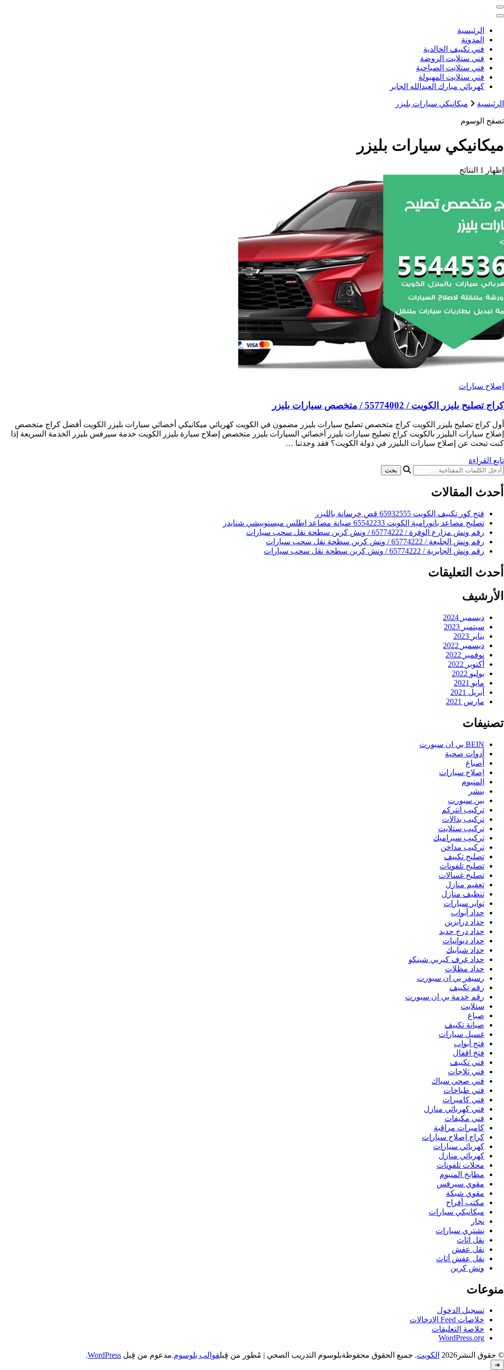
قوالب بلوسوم (197, 1355)
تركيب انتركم (462, 810)
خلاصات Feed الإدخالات (447, 1319)
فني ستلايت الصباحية (450, 67)
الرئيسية (470, 30)
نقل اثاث (470, 1240)
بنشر (476, 791)
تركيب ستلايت (461, 828)
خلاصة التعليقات (458, 1329)
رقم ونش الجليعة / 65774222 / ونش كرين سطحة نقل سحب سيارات (375, 541)
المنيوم (473, 782)
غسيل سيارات (461, 1034)
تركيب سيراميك (458, 838)
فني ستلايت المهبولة (451, 77)
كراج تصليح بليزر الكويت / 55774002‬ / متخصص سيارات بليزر (388, 405)
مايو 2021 (469, 683)
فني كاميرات (463, 1099)
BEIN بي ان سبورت (451, 744)
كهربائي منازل (461, 1156)
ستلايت (472, 1006)
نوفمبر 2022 (464, 655)
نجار (477, 1221)
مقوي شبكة (465, 1193)
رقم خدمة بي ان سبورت (444, 997)
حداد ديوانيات (463, 940)
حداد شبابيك (465, 950)
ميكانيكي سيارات (456, 1212)
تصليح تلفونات (462, 866)
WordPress (104, 1355)
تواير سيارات (463, 903)
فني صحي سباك (458, 1081)
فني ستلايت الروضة (452, 58)
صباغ (476, 1015)
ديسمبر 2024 (463, 617)
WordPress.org (461, 1338)
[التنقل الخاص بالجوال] (500, 6)
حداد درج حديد (461, 931)
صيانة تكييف (464, 1025)
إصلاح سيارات (481, 386)
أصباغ (475, 763)
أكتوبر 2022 (466, 664)
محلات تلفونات (460, 1165)
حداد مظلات (464, 969)
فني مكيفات (464, 1118)
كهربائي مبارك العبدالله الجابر (437, 86)
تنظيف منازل (462, 894)
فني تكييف (467, 1062)
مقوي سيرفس (460, 1184)
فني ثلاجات (466, 1071)
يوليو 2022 (468, 673)
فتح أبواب (469, 1043)
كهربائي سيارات (458, 1146)
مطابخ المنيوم (462, 1174)
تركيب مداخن (462, 847)
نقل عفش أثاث (460, 1258)
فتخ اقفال (468, 1053)
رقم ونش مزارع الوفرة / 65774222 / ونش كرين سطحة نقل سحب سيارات (365, 532)
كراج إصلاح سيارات (453, 1137)
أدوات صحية (464, 753)
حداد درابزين (464, 922)
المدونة (472, 39)
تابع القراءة (486, 460)
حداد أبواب (467, 912)
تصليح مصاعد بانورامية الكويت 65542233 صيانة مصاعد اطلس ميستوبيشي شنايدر (353, 523)
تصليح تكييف (464, 856)
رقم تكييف (466, 987)
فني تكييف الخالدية (453, 49)
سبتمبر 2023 (464, 627)
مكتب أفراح (465, 1202)
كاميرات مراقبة (459, 1127)
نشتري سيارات (460, 1230)
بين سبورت (466, 800)
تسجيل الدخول (460, 1310)
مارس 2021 (465, 701)
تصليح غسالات (461, 875)
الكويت (428, 1355)
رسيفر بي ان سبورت (450, 978)
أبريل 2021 (467, 692)
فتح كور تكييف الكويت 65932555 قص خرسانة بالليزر (399, 513)
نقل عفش (468, 1249)
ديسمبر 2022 (463, 645)
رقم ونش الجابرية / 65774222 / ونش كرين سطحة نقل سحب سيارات (374, 551)
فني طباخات (463, 1090)
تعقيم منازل (464, 884)
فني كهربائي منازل (454, 1109)
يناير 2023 (468, 636)
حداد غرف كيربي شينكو (446, 959)
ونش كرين (467, 1268)
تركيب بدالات (463, 819)
